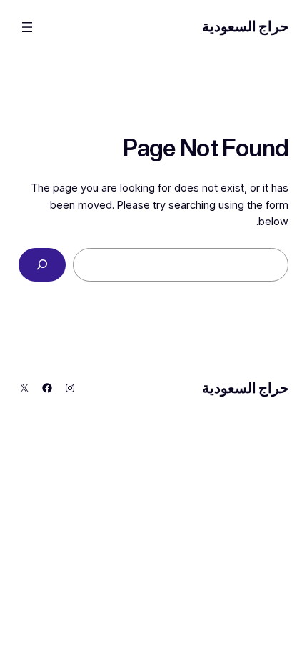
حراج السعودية (245, 26)
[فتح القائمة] (27, 27)
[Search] (42, 265)
